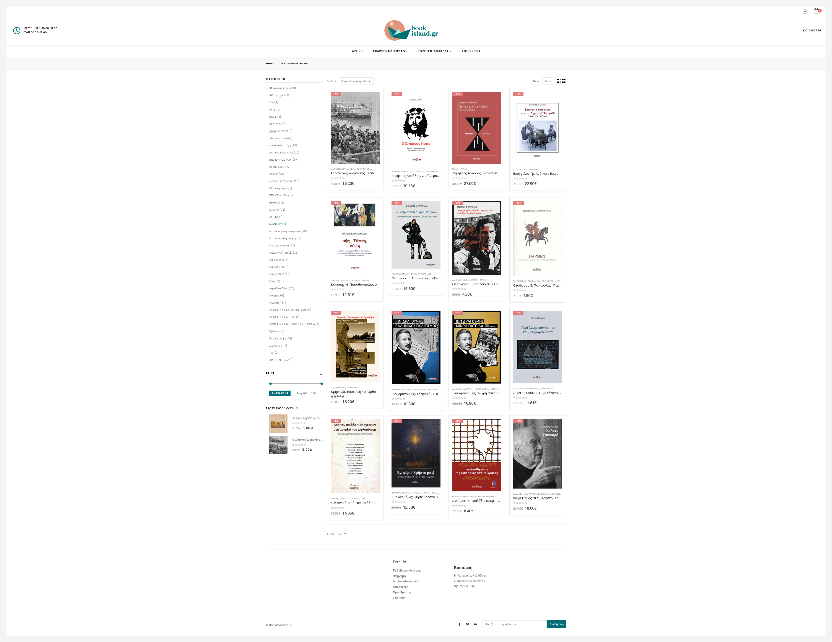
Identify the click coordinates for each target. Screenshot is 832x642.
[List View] (564, 81)
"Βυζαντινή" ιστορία (524, 281)
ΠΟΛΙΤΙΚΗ (484, 280)
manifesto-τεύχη (280, 145)
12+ (271, 102)
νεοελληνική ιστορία (359, 169)
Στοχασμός (424, 274)
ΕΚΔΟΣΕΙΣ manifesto (389, 51)
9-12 (272, 109)
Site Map (399, 598)
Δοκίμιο (396, 171)
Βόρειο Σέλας (277, 167)
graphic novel (278, 131)
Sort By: (332, 81)
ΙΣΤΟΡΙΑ (419, 171)
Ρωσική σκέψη (277, 338)
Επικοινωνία (471, 51)
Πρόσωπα (436, 492)
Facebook (459, 624)
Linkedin (475, 624)
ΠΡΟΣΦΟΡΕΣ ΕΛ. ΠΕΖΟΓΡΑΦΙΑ (288, 310)
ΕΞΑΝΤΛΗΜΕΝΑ (279, 195)
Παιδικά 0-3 (276, 260)
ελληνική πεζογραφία (415, 389)
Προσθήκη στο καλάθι (373, 99)
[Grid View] (559, 81)
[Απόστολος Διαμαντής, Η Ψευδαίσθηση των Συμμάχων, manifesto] (278, 445)
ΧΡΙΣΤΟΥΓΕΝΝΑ (279, 360)
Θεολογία (408, 171)
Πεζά (272, 281)
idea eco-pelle (279, 138)
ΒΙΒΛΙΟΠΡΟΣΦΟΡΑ (280, 159)
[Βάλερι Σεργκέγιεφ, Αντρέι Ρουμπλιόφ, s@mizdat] (278, 423)
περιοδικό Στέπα (278, 288)
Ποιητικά (274, 295)
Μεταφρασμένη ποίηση (282, 238)
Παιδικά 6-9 (276, 274)
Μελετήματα (338, 169)
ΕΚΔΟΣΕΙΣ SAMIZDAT (433, 51)
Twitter (467, 624)
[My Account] (805, 11)
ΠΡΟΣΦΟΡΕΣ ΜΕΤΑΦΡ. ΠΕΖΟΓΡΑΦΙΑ (292, 324)
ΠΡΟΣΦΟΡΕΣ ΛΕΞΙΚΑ (282, 317)
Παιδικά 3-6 (276, 267)
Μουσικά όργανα (279, 245)
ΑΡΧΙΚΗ (357, 51)
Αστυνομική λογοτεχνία (282, 152)
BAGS (273, 117)
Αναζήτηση (557, 624)
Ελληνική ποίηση (279, 188)
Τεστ (271, 353)
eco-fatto (275, 124)
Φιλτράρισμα (279, 393)
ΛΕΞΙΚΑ (274, 217)
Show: (536, 81)
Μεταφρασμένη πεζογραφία (285, 231)
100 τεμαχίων (277, 95)
